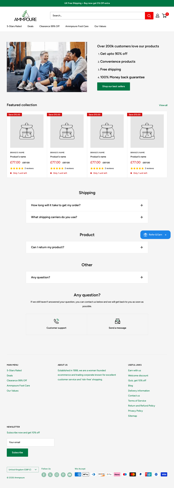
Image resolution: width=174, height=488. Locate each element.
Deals (30, 26)
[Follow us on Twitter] (50, 474)
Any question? (40, 277)
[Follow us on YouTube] (69, 474)
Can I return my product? (47, 247)
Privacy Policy (135, 410)
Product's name (18, 156)
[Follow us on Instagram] (56, 474)
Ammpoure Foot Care (77, 26)
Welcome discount (138, 375)
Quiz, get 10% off (137, 380)
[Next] (167, 144)
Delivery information (139, 390)
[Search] (149, 15)
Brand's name (17, 152)
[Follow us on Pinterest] (63, 474)
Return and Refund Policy (141, 405)
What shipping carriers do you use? (54, 217)
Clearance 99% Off (49, 26)
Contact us (134, 395)
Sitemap (132, 415)
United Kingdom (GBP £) (20, 469)
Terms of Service (137, 400)
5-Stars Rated (14, 26)
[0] (164, 16)
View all (163, 105)
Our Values (100, 26)
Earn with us (134, 370)
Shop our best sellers (113, 86)
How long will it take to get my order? (56, 205)
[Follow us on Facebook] (43, 474)
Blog (130, 385)
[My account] (157, 16)
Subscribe (17, 452)
